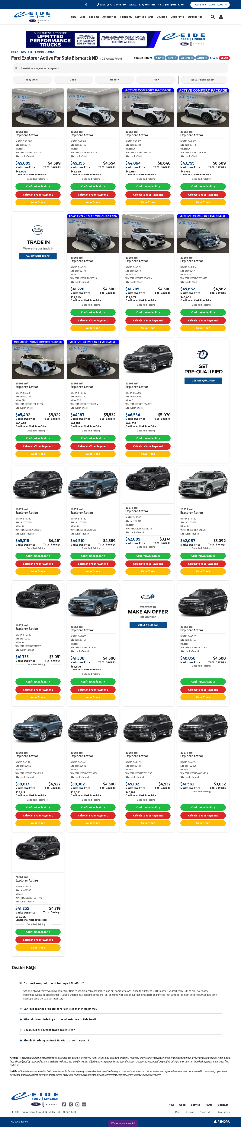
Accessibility (224, 1112)
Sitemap (190, 1112)
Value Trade (38, 202)
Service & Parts (144, 16)
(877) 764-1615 (146, 4)
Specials (94, 16)
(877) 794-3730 (116, 4)
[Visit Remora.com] (222, 1122)
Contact (223, 1104)
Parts (209, 1104)
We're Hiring (195, 16)
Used (82, 16)
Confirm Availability (38, 186)
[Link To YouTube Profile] (77, 1104)
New (73, 16)
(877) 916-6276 (174, 4)
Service (195, 1104)
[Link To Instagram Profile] (84, 1104)
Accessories (109, 16)
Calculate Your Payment (38, 194)
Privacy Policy (206, 1112)
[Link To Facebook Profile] (64, 1104)
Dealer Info (177, 16)
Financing (126, 16)
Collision (162, 16)
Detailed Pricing (36, 179)
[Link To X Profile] (71, 1104)
